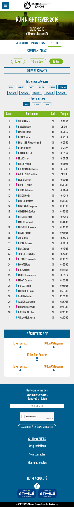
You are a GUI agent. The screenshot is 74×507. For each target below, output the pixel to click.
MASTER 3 (36, 92)
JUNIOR (41, 87)
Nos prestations (37, 446)
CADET (31, 87)
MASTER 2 (24, 92)
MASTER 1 (12, 92)
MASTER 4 (49, 92)
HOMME (36, 104)
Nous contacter (37, 454)
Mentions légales (37, 462)
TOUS (11, 87)
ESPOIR (52, 87)
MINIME (21, 87)
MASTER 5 (61, 92)
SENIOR (63, 87)
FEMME (47, 104)
